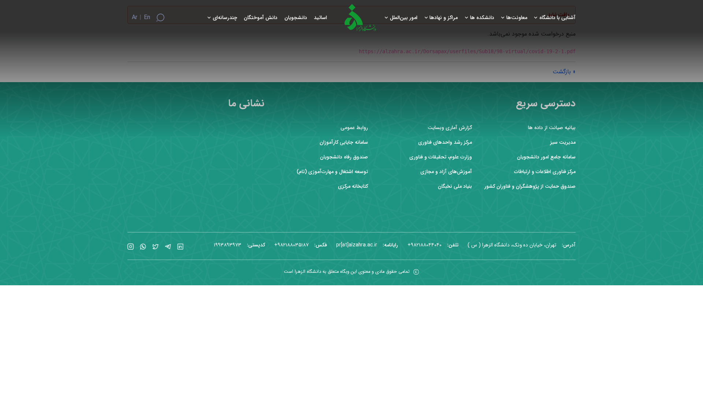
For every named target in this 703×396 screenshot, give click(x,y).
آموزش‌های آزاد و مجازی (446, 172)
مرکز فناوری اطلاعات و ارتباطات (545, 172)
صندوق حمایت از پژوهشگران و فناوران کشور (530, 186)
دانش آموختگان (261, 18)
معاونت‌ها (516, 18)
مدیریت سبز (563, 142)
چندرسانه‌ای (225, 18)
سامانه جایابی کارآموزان (344, 142)
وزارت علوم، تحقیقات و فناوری (440, 157)
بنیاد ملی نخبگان (455, 186)
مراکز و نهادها (443, 18)
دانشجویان (295, 18)
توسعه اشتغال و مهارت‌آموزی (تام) (332, 172)
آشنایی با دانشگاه (557, 18)
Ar (134, 17)
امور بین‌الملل (403, 18)
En (147, 17)
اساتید (320, 18)
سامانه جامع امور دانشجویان (546, 157)
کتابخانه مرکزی (353, 186)
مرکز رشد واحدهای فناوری (445, 142)
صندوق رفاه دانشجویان (344, 157)
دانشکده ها (482, 18)
